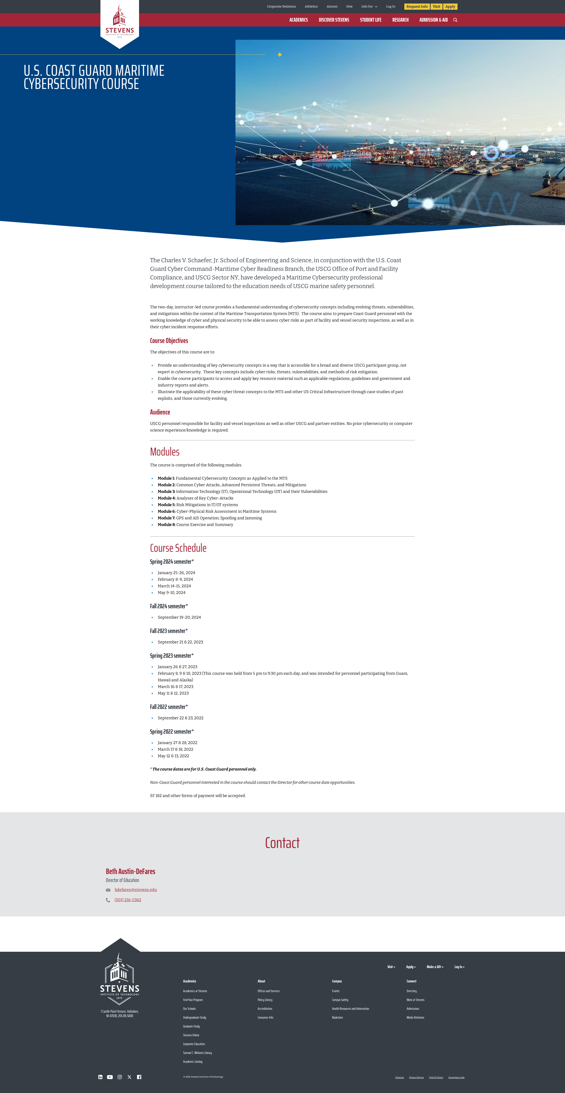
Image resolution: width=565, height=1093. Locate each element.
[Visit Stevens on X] (129, 1077)
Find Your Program (193, 1000)
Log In (390, 6)
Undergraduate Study (194, 1017)
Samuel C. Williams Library (197, 1052)
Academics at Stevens (195, 991)
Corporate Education (194, 1044)
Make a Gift (434, 967)
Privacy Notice (416, 1077)
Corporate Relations (281, 6)
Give (349, 6)
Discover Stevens (334, 20)
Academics (299, 20)
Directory (412, 991)
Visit (436, 6)
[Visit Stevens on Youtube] (110, 1077)
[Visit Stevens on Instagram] (119, 1077)
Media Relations (415, 1017)
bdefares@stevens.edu (136, 889)
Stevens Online (191, 1035)
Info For (367, 6)
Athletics (311, 6)
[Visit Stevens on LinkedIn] (100, 1077)
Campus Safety (340, 1000)
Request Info (417, 6)
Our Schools (189, 1008)
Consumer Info (265, 1017)
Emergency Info (456, 1077)
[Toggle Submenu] (376, 6)
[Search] (455, 20)
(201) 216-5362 (128, 899)
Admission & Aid (434, 20)
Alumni (332, 6)
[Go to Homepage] (119, 25)
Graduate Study (191, 1026)
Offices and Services (269, 991)
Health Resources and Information (350, 1008)
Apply (450, 6)
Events (335, 991)
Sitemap (399, 1077)
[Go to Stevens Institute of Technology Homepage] (119, 978)
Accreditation (265, 1008)
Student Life (370, 20)
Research (400, 20)
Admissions (413, 1008)
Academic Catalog (192, 1061)
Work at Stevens (415, 1000)
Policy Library (265, 1000)
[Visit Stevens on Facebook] (139, 1077)
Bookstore (337, 1017)
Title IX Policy (436, 1077)
